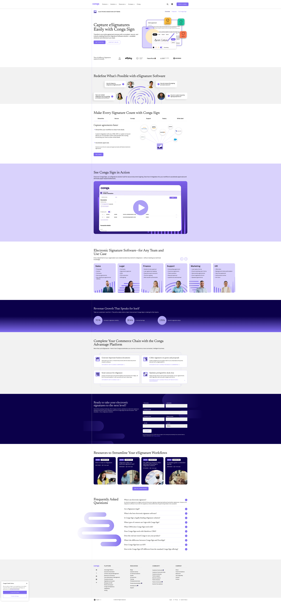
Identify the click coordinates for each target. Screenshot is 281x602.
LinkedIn (96, 579)
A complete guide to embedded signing (174, 466)
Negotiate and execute (109, 590)
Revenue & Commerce (109, 584)
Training (132, 588)
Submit (147, 440)
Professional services (135, 590)
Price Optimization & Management (112, 586)
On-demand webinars (135, 582)
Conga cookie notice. (15, 589)
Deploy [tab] (164, 118)
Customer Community (157, 579)
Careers (177, 586)
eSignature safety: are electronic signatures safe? (128, 467)
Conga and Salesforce (109, 595)
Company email (147, 418)
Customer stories (134, 580)
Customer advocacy (157, 583)
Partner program (156, 585)
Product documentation (135, 592)
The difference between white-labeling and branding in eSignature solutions (151, 467)
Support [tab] (148, 118)
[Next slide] (185, 268)
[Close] (26, 583)
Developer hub (133, 594)
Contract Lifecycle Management (111, 582)
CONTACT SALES (113, 42)
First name (146, 412)
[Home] (95, 4)
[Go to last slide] (181, 268)
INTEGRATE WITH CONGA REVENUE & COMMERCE (163, 373)
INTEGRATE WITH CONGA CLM (110, 388)
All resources (133, 586)
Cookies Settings (15, 596)
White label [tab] (180, 118)
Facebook (96, 585)
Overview (167, 11)
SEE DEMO (98, 163)
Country (168, 432)
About (177, 579)
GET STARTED (99, 42)
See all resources (140, 497)
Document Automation (109, 580)
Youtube (96, 591)
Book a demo (182, 4)
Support (132, 596)
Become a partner (156, 587)
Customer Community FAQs (158, 581)
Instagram (96, 588)
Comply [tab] (132, 118)
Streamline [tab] (101, 118)
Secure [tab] (117, 118)
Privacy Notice (157, 445)
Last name (169, 412)
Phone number (170, 425)
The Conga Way (179, 584)
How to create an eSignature (100, 466)
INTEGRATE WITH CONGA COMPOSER (113, 373)
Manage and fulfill (108, 592)
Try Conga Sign (182, 11)
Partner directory (156, 588)
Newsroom (178, 582)
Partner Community (156, 591)
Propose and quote (108, 588)
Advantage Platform (108, 579)
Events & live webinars (157, 593)
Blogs (131, 579)
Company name (147, 425)
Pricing (105, 599)
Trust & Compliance (180, 580)
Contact (177, 588)
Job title (145, 432)
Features (174, 11)
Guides (131, 584)
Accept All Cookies (14, 592)
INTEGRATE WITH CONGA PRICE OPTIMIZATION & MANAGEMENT (163, 389)
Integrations (107, 597)
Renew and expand (108, 594)
